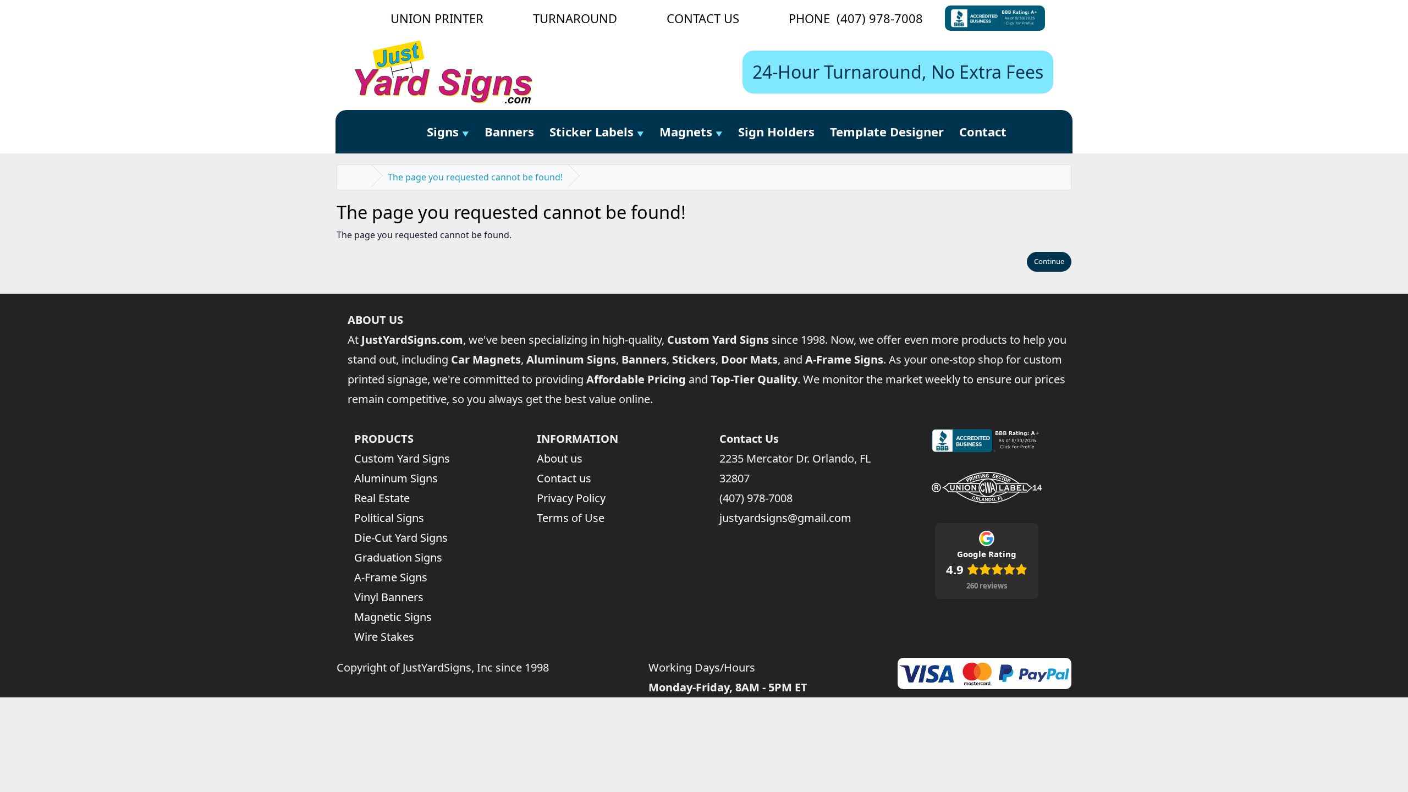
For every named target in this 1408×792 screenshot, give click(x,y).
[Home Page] (406, 132)
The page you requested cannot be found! (475, 177)
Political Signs (389, 517)
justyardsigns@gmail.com (785, 517)
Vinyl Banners (389, 597)
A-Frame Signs (390, 577)
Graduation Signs (398, 557)
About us (559, 458)
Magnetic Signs (393, 616)
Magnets (685, 131)
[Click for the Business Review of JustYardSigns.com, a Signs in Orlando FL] (995, 18)
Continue (1049, 261)
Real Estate (382, 498)
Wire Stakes (384, 636)
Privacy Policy (571, 498)
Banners (509, 131)
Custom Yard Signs (402, 458)
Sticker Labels (591, 131)
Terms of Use (570, 517)
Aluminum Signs (396, 478)
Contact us (564, 478)
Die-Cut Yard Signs (401, 537)
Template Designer (887, 131)
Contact (983, 131)
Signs (443, 131)
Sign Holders (776, 131)
